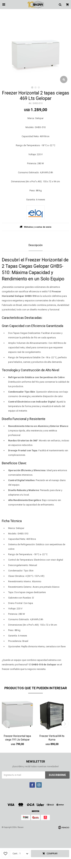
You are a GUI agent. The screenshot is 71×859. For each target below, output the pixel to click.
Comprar (52, 853)
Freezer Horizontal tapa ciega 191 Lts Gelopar (17, 738)
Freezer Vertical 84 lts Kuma (52, 738)
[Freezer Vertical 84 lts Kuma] (52, 715)
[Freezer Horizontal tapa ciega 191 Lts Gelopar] (17, 715)
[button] (64, 724)
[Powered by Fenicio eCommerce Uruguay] (63, 827)
